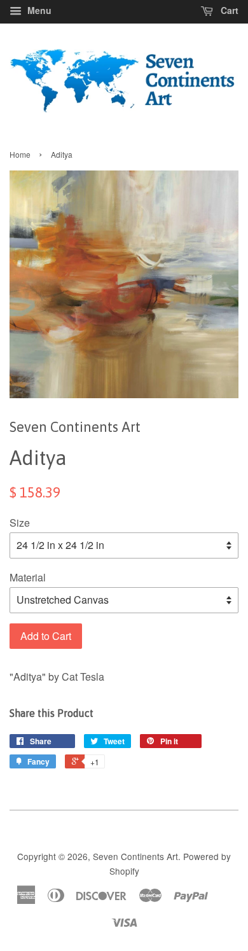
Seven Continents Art (135, 856)
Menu (38, 10)
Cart (228, 10)
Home (20, 154)
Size (20, 522)
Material (28, 577)
